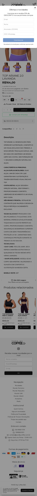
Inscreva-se (18, 40)
